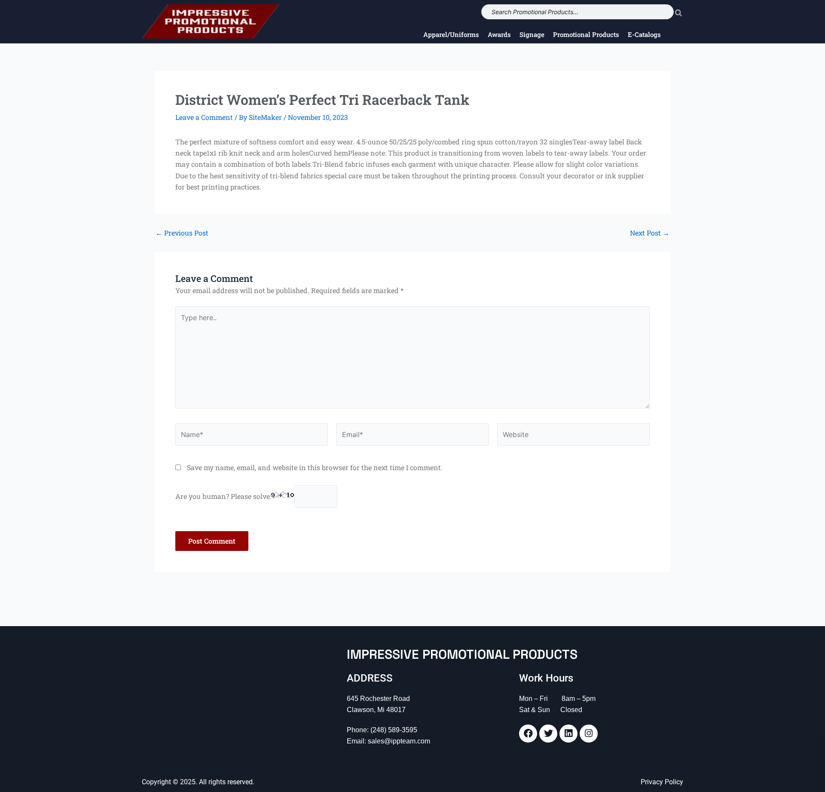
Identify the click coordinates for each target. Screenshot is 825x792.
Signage (531, 34)
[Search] (678, 12)
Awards (499, 34)
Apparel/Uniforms (451, 34)
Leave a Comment (204, 117)
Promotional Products (586, 34)
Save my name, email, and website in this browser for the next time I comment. (315, 467)
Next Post (649, 232)
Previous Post (182, 232)
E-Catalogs (644, 34)
